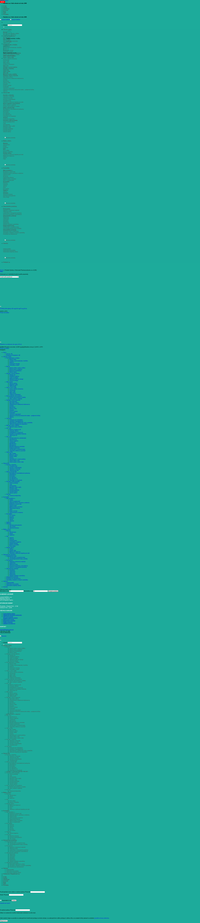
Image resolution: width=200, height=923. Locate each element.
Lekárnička (12, 563)
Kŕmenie (11, 539)
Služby (5, 7)
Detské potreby (13, 543)
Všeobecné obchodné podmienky (12, 615)
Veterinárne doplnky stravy (13, 585)
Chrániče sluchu (13, 431)
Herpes (11, 457)
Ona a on (8, 715)
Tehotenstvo (12, 532)
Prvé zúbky (12, 546)
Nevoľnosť (12, 407)
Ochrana (8, 523)
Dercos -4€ (9, 353)
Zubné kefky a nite (14, 460)
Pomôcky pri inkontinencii (13, 578)
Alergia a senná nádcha (12, 373)
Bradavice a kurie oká (15, 504)
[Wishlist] (0, 306)
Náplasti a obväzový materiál (17, 561)
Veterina (5, 243)
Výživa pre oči (13, 435)
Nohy (10, 509)
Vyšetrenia (6, 8)
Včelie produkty (13, 483)
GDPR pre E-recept (8, 619)
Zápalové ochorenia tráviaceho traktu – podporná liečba (24, 415)
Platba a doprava (8, 622)
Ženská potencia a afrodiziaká (17, 438)
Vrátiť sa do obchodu (12, 41)
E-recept (5, 10)
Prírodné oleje (13, 488)
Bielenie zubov (13, 455)
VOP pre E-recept (8, 616)
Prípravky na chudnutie (15, 480)
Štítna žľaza (12, 393)
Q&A (4, 13)
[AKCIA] (13, 340)
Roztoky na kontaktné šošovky (17, 434)
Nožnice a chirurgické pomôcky (18, 567)
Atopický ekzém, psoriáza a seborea (19, 502)
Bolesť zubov (13, 372)
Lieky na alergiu (13, 377)
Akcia (4, 352)
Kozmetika (6, 168)
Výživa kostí (12, 386)
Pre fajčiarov (12, 477)
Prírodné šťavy (13, 491)
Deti (7, 536)
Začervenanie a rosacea (16, 512)
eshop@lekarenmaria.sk (7, 629)
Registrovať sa (4, 921)
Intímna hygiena (13, 441)
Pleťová (11, 518)
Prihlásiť (14, 900)
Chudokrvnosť (13, 466)
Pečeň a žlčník (13, 411)
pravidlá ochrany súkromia (101, 918)
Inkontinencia (13, 439)
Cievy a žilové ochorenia (16, 389)
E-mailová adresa (7, 910)
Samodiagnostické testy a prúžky (18, 558)
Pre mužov (12, 515)
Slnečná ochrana (14, 528)
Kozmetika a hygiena (15, 542)
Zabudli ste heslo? (5, 903)
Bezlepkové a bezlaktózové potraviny (19, 473)
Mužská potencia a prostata (17, 446)
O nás (5, 6)
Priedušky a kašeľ (14, 365)
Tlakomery (12, 571)
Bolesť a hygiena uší (15, 429)
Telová (11, 519)
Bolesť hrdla (12, 359)
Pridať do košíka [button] (4, 312)
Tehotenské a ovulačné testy (17, 449)
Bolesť (8, 366)
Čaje (10, 484)
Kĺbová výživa (13, 383)
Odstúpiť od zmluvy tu (9, 623)
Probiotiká (12, 412)
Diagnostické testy (11, 556)
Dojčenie (11, 535)
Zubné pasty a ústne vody (16, 462)
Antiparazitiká (10, 582)
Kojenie (11, 537)
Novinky (5, 587)
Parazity (11, 410)
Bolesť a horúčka (14, 544)
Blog (4, 11)
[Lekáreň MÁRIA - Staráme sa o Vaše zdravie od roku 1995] (10, 19)
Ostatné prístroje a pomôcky (17, 575)
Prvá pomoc (9, 560)
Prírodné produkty (14, 490)
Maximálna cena (28, 591)
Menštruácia (12, 443)
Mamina (8, 530)
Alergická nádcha (14, 376)
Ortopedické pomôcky (12, 577)
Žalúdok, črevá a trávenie (13, 400)
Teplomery (12, 573)
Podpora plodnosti (14, 448)
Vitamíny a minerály (14, 469)
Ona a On (9, 436)
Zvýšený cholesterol (14, 394)
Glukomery (12, 574)
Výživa (11, 549)
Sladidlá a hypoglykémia (16, 421)
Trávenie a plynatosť (15, 414)
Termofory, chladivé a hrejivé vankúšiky (17, 580)
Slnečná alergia (13, 380)
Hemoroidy (12, 390)
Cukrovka (9, 418)
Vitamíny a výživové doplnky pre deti (19, 553)
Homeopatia (12, 485)
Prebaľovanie (13, 540)
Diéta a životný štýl (11, 471)
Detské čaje (12, 550)
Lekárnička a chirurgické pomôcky (18, 850)
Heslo (4, 894)
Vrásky (11, 499)
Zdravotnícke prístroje (12, 568)
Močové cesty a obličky (12, 425)
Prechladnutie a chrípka (12, 358)
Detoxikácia (12, 474)
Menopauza (12, 445)
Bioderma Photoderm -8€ (13, 355)
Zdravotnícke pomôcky (10, 206)
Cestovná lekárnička (15, 495)
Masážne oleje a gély (15, 487)
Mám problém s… (11, 812)
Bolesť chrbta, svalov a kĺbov (17, 368)
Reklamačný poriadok (9, 620)
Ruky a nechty (13, 511)
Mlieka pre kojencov (14, 551)
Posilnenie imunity (14, 363)
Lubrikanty (12, 442)
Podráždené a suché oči (16, 432)
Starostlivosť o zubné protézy (17, 459)
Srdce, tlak (12, 391)
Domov (2, 270)
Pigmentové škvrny (14, 508)
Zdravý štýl (6, 92)
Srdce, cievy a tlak (11, 387)
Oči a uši (8, 428)
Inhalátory (12, 570)
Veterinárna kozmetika (12, 584)
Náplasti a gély (13, 384)
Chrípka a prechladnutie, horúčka (18, 361)
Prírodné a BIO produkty (13, 481)
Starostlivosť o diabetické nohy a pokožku (20, 422)
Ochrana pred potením (15, 525)
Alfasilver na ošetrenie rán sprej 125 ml (11, 344)
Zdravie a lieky (7, 29)
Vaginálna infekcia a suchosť (17, 450)
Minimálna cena (4, 591)
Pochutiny (12, 476)
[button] (6, 262)
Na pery (11, 516)
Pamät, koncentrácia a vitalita (17, 397)
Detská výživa (10, 547)
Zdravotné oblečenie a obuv (17, 864)
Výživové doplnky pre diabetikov (18, 424)
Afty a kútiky (12, 453)
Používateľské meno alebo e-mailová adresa (15, 892)
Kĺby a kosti (9, 382)
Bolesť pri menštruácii (15, 370)
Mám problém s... (11, 498)
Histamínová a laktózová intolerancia (19, 404)
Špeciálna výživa (14, 403)
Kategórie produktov (53, 591)
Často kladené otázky (9, 613)
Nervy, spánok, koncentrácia (14, 396)
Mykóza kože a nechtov (15, 507)
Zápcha (11, 417)
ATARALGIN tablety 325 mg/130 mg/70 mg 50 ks (13, 308)
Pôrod (11, 533)
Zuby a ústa (9, 452)
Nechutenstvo (13, 401)
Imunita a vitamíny (11, 464)
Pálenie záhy (13, 408)
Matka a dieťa (7, 141)
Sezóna (8, 494)
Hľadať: (5, 25)
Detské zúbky (13, 456)
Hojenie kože (13, 505)
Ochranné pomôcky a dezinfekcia (18, 565)
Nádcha (11, 362)
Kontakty (6, 14)
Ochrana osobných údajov (10, 618)
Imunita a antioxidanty (15, 467)
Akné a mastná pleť (14, 501)
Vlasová (11, 521)
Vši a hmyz (12, 526)
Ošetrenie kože (13, 564)
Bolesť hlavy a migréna (15, 369)
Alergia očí (12, 375)
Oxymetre (12, 857)
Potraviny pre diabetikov (16, 419)
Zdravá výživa (13, 492)
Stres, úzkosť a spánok (15, 398)
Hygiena (8, 522)
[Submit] (3, 644)
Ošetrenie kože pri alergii (16, 379)
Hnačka (11, 405)
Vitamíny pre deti (14, 470)
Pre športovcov (13, 478)
